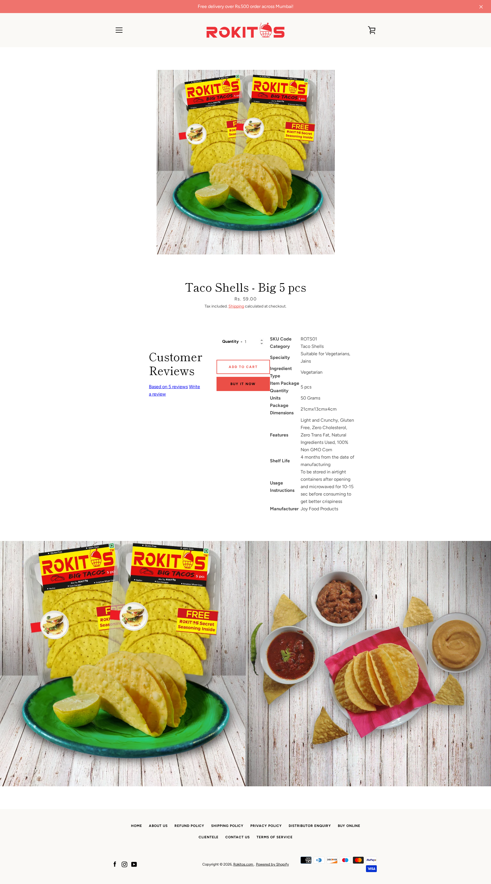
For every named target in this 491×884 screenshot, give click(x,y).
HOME (136, 826)
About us (158, 826)
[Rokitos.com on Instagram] (124, 864)
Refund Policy (189, 826)
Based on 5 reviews (168, 386)
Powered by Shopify (272, 864)
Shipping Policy (227, 826)
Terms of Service (275, 837)
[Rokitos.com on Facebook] (115, 864)
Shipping (236, 306)
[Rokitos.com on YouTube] (134, 864)
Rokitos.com (243, 864)
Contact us (237, 837)
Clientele (209, 837)
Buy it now (243, 384)
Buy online (349, 826)
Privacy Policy (266, 826)
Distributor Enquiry (310, 826)
